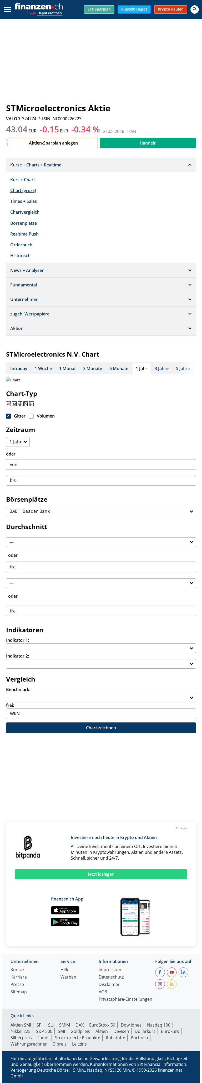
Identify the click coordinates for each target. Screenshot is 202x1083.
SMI (61, 1031)
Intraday (18, 368)
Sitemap (19, 992)
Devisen (121, 1031)
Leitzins (79, 1044)
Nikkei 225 (21, 1031)
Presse (17, 984)
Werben (68, 977)
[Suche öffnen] (194, 9)
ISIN (46, 119)
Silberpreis (21, 1038)
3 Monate (92, 368)
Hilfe (64, 969)
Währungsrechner (29, 1044)
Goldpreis (80, 1031)
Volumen (46, 416)
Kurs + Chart (22, 180)
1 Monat (67, 368)
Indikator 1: (17, 640)
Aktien (101, 1031)
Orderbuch (21, 245)
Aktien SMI (21, 1025)
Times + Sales (23, 201)
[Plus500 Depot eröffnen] (44, 12)
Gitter (20, 416)
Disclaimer (109, 984)
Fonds (43, 1038)
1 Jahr (141, 368)
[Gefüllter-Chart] (14, 403)
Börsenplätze (23, 223)
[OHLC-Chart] (25, 403)
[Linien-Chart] (8, 403)
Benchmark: (18, 689)
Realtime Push (24, 234)
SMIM (64, 1025)
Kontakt (18, 969)
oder (11, 454)
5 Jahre (183, 368)
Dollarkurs (145, 1031)
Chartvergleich (24, 212)
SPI (40, 1025)
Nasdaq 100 (158, 1025)
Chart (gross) (23, 190)
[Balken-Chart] (20, 403)
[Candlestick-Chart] (31, 403)
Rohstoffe (115, 1038)
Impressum (110, 969)
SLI (51, 1025)
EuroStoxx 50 (102, 1025)
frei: (10, 705)
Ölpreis (59, 1044)
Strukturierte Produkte (77, 1038)
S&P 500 (44, 1031)
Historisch (20, 255)
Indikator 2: (17, 656)
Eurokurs (170, 1031)
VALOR (13, 119)
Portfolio (139, 1038)
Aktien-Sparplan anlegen (53, 143)
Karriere (19, 977)
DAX (79, 1025)
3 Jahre (162, 368)
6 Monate (118, 368)
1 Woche (43, 368)
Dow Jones (131, 1025)
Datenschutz (111, 977)
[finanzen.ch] (39, 6)
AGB (103, 992)
